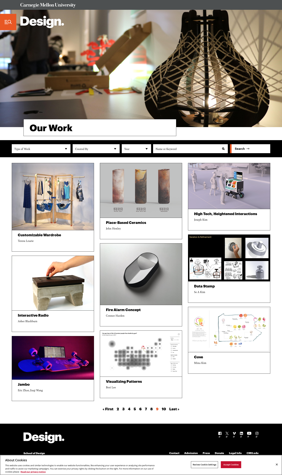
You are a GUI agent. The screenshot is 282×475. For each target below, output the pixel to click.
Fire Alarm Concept (123, 309)
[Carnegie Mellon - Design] (44, 438)
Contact (174, 452)
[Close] (276, 464)
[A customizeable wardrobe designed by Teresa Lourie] (53, 196)
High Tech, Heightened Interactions (225, 214)
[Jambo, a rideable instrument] (53, 358)
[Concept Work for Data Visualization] (141, 354)
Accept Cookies (231, 464)
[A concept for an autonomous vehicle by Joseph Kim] (229, 186)
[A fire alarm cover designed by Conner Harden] (141, 274)
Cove (198, 357)
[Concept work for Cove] (229, 329)
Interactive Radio (33, 315)
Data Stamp (204, 286)
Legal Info (235, 452)
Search (240, 148)
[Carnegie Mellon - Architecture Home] (42, 22)
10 (164, 409)
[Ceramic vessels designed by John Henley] (141, 190)
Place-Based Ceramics (126, 222)
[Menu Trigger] (8, 22)
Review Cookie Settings (204, 464)
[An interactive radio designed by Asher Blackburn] (53, 283)
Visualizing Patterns (124, 381)
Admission (191, 452)
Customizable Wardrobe (39, 235)
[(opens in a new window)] (219, 435)
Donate (219, 452)
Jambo (24, 384)
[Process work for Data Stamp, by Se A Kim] (229, 258)
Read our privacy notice (33, 471)
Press (206, 452)
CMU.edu (252, 452)
